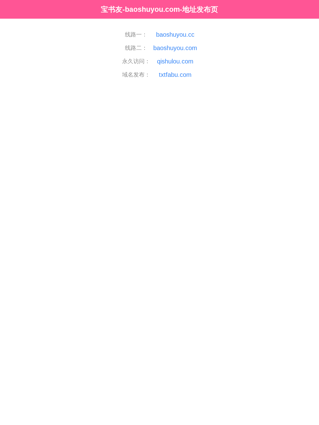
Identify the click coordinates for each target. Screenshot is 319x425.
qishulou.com (175, 61)
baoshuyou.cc (175, 34)
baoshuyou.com (175, 47)
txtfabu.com (175, 74)
